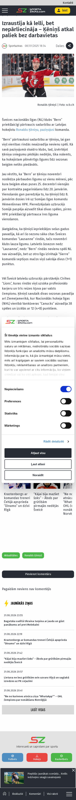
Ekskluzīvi (17, 793)
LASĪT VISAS (38, 709)
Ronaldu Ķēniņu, (27, 130)
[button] (67, 483)
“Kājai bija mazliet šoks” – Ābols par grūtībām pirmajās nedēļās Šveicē (46, 502)
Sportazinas (15, 46)
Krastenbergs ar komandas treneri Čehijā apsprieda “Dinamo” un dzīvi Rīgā (17, 502)
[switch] (66, 401)
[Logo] (31, 11)
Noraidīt (38, 475)
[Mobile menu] (6, 11)
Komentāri (35, 793)
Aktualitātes (11, 555)
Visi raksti (52, 793)
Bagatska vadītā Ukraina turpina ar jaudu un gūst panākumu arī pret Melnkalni (34, 623)
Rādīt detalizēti (53, 441)
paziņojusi (47, 130)
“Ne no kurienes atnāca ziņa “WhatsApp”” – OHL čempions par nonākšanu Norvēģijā (33, 698)
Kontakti (68, 3)
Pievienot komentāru (38, 574)
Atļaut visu (38, 453)
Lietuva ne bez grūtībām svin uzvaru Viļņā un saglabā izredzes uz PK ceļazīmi (36, 679)
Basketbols (61, 759)
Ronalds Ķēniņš (33, 555)
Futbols (12, 759)
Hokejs (37, 759)
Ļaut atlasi (38, 464)
